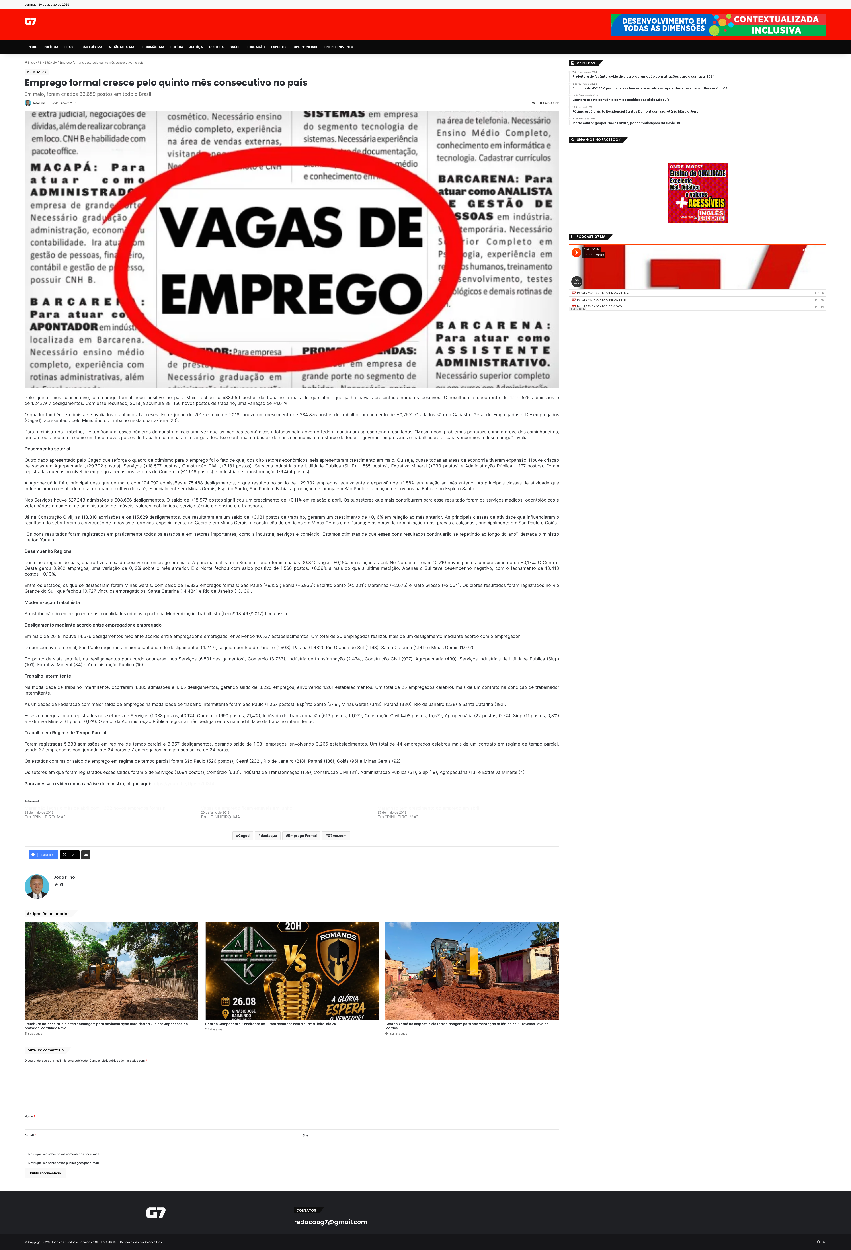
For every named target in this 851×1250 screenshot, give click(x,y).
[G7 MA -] (30, 21)
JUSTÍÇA (196, 47)
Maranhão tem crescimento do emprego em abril (428, 808)
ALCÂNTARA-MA (121, 47)
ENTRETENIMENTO (338, 47)
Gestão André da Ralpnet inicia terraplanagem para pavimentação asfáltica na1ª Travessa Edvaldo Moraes (467, 1026)
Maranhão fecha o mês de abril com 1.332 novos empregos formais (95, 808)
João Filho (39, 103)
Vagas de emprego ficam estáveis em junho (246, 808)
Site (305, 1135)
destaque (269, 835)
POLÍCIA (176, 47)
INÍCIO (32, 47)
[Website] (56, 884)
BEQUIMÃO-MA (152, 47)
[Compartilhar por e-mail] (85, 854)
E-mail (30, 1135)
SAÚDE (235, 47)
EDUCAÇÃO (256, 47)
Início (31, 62)
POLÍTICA (51, 47)
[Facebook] (61, 884)
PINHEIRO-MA (47, 62)
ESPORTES (279, 47)
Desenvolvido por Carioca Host (141, 1242)
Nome (30, 1116)
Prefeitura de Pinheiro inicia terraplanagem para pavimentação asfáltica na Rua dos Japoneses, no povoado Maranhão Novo (106, 1026)
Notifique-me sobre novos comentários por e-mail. (64, 1154)
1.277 (515, 397)
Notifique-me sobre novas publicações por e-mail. (64, 1163)
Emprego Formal (302, 835)
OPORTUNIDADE (306, 47)
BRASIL (69, 47)
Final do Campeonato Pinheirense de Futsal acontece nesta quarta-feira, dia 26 (270, 1024)
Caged (244, 835)
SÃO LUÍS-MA (92, 47)
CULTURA (216, 47)
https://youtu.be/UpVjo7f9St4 (183, 783)
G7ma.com (337, 835)
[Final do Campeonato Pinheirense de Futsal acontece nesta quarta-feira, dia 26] (292, 971)
